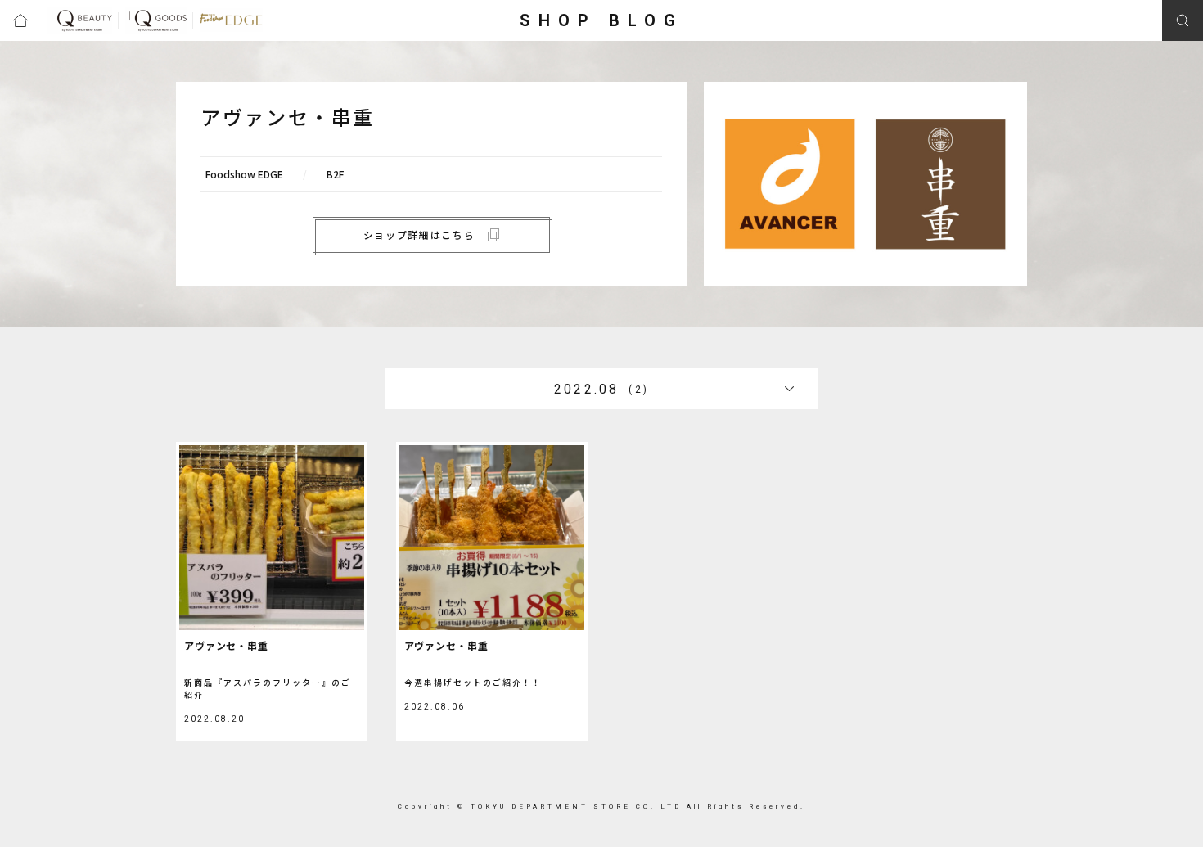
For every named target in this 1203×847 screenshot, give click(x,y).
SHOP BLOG (601, 20)
